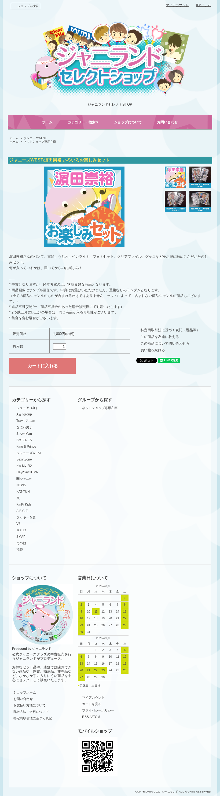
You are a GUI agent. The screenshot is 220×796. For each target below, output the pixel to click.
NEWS (21, 485)
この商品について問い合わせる (165, 343)
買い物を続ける (153, 350)
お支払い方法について (29, 705)
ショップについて (128, 122)
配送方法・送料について (31, 712)
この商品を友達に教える (160, 337)
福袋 (19, 549)
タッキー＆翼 (26, 517)
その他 (21, 543)
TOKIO (21, 530)
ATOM (95, 717)
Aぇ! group (24, 414)
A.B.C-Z (22, 511)
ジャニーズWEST (35, 138)
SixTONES (24, 440)
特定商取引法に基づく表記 (32, 718)
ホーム (47, 122)
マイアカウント (177, 5)
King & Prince (26, 446)
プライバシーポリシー (98, 710)
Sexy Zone (24, 459)
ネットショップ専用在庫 (40, 141)
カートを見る (91, 704)
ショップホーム (24, 692)
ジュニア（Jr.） (27, 408)
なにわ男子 (24, 427)
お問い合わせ (167, 122)
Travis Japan (25, 421)
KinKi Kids (23, 504)
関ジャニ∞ (24, 479)
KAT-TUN (23, 491)
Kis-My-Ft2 (24, 466)
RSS (85, 717)
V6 (18, 524)
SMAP (20, 537)
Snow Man (24, 434)
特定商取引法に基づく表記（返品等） (170, 330)
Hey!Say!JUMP (27, 472)
